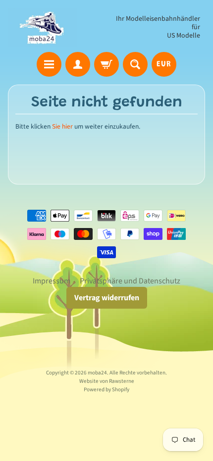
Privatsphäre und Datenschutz (130, 281)
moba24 (97, 372)
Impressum (51, 281)
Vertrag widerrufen (106, 297)
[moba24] (42, 27)
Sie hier (62, 126)
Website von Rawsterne (106, 381)
